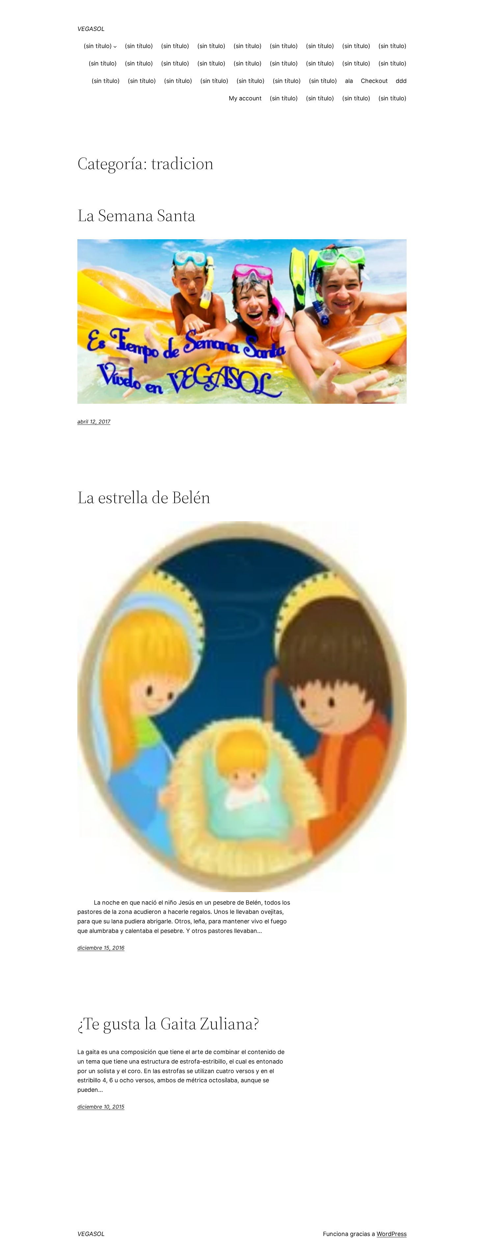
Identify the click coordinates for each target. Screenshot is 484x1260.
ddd (401, 80)
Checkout (374, 80)
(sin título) (98, 45)
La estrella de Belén (143, 497)
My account (245, 98)
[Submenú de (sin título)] (115, 46)
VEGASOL (91, 28)
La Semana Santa (136, 215)
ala (349, 80)
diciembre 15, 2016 (100, 947)
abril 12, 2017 (93, 421)
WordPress (392, 1233)
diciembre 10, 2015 (100, 1106)
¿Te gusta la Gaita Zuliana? (168, 1023)
